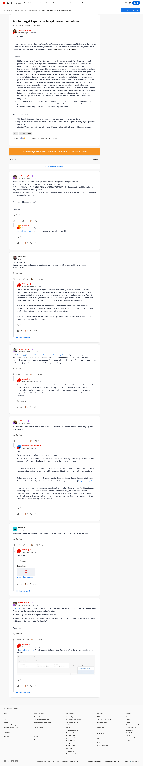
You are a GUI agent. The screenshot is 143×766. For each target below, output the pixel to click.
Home (3, 10)
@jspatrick (18, 608)
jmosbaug (25, 549)
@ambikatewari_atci (24, 231)
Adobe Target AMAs (34, 10)
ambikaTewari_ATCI (24, 176)
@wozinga (20, 355)
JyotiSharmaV (22, 421)
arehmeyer (21, 527)
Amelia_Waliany (23, 30)
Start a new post (69, 152)
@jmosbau (29, 355)
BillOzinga (25, 284)
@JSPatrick (38, 355)
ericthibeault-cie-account (30, 445)
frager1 (24, 225)
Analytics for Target (85, 481)
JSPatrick (25, 379)
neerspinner (22, 256)
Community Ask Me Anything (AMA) (17, 10)
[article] (54, 199)
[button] (130, 10)
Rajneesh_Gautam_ (24, 349)
